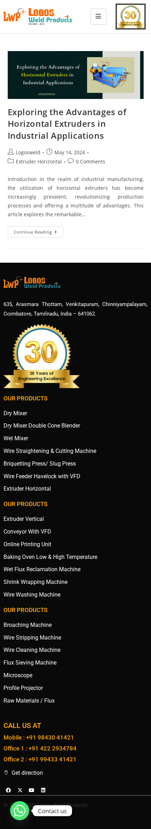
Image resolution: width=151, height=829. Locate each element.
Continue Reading (38, 230)
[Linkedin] (43, 790)
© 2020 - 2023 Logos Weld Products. (46, 805)
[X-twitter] (20, 790)
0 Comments (90, 161)
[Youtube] (32, 790)
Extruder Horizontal (39, 161)
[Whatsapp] (19, 810)
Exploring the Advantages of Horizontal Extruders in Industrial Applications (67, 123)
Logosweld (28, 152)
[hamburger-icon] (98, 16)
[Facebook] (8, 790)
